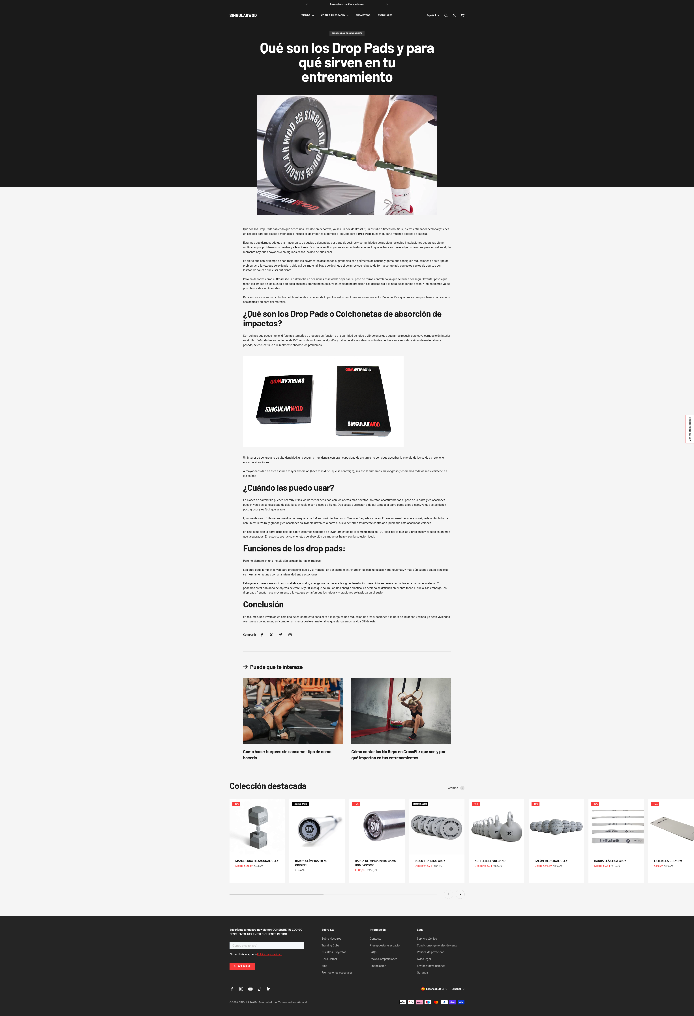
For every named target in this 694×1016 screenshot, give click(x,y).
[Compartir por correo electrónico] (290, 634)
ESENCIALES (385, 15)
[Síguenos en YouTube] (250, 989)
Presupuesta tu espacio (385, 945)
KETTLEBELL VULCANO (490, 861)
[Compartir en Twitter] (271, 634)
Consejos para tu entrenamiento (347, 33)
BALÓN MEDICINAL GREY (551, 861)
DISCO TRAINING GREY (430, 861)
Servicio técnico (427, 938)
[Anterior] (307, 4)
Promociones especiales (337, 972)
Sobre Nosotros (331, 938)
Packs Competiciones (383, 959)
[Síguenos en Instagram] (241, 989)
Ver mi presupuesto (689, 429)
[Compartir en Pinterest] (280, 634)
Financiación (378, 966)
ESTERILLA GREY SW (668, 861)
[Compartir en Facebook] (261, 634)
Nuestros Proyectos (334, 952)
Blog (324, 966)
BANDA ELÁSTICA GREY (610, 861)
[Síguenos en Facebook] (232, 989)
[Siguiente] (387, 4)
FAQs (373, 952)
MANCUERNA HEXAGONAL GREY (257, 861)
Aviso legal (424, 959)
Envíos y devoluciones (431, 966)
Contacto (375, 938)
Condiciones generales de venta (437, 945)
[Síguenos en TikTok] (259, 989)
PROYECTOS (363, 15)
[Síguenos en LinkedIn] (268, 989)
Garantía (422, 972)
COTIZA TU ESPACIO (333, 15)
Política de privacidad (430, 952)
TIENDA (305, 15)
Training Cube (330, 945)
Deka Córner (329, 959)
